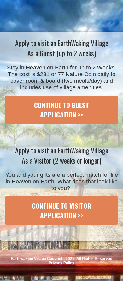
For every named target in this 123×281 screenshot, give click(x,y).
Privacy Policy (61, 263)
